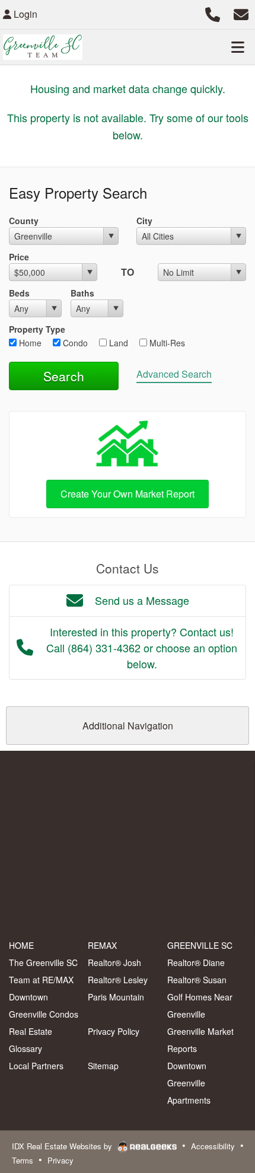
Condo (74, 343)
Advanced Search (174, 374)
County (24, 221)
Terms (22, 1160)
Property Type (37, 329)
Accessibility (213, 1146)
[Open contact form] (241, 13)
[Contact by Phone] (212, 13)
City (144, 221)
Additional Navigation (127, 725)
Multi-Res (166, 343)
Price (19, 257)
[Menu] (238, 47)
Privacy (60, 1160)
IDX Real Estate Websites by (63, 1146)
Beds (19, 293)
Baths (82, 293)
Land (117, 343)
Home (29, 343)
